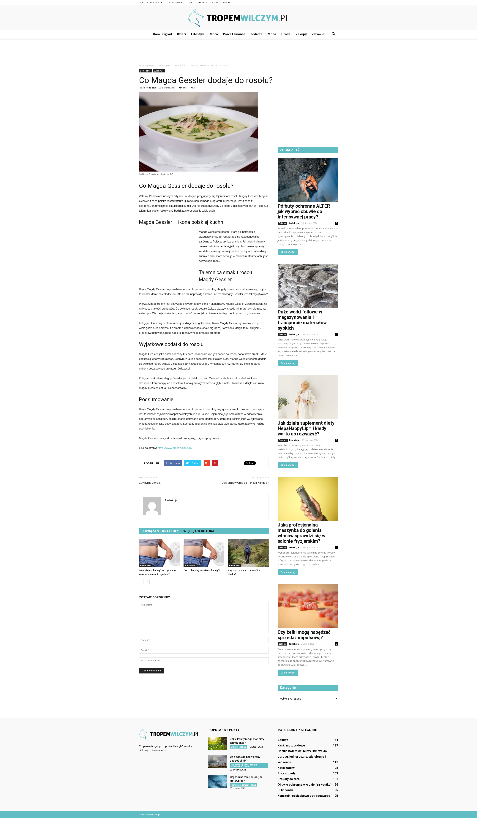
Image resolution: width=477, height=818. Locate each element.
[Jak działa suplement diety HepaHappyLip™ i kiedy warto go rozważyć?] (308, 397)
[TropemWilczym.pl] (238, 18)
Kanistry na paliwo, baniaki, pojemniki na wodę (244, 765)
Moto (214, 34)
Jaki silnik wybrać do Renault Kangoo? (245, 482)
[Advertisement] (238, 51)
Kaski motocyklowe (291, 745)
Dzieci (181, 34)
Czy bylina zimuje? (150, 482)
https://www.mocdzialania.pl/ (175, 447)
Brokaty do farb (289, 779)
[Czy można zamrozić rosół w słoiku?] (248, 553)
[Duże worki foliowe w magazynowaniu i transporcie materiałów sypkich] (308, 286)
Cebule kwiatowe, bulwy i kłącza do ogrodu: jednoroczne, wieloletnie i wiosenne (302, 756)
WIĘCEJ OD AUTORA (198, 531)
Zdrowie (318, 34)
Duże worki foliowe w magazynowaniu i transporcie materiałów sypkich (302, 320)
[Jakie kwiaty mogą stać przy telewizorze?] (217, 743)
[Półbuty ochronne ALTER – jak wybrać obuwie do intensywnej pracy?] (308, 180)
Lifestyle (198, 34)
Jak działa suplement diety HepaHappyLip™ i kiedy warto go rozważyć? (306, 428)
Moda (272, 34)
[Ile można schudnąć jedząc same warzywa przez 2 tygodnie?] (159, 553)
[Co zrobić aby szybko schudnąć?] (204, 553)
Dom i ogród (162, 34)
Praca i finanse (234, 34)
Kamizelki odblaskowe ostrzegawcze (304, 796)
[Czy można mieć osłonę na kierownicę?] (217, 781)
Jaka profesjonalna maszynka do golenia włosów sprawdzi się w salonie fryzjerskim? (301, 533)
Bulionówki (159, 70)
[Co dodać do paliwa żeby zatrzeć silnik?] (217, 761)
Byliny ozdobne (238, 747)
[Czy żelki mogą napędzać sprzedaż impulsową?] (308, 606)
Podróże (256, 34)
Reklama (215, 2)
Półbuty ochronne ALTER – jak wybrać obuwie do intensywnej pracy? (306, 211)
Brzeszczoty (287, 773)
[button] (333, 34)
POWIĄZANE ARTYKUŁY (160, 531)
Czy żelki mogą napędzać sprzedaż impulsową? (304, 635)
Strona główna (176, 2)
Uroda (285, 34)
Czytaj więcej (287, 252)
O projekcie (201, 2)
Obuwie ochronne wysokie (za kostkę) (304, 784)
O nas (189, 2)
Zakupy (301, 34)
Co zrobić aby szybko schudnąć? (202, 570)
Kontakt (227, 2)
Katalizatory (286, 768)
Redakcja (151, 87)
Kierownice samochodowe (243, 785)
